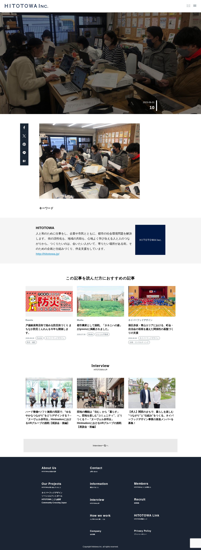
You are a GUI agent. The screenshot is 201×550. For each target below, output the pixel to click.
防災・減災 (31, 342)
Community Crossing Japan (54, 503)
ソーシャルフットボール (52, 496)
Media (90, 334)
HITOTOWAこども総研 (51, 499)
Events (39, 338)
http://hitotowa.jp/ (47, 253)
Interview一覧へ (100, 445)
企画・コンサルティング (139, 342)
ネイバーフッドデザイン (55, 338)
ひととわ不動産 (102, 334)
